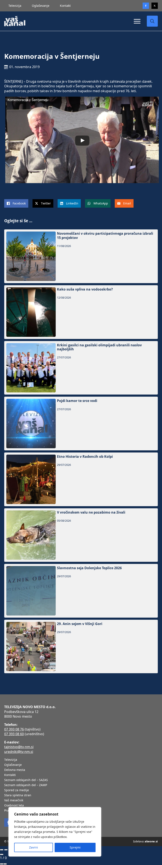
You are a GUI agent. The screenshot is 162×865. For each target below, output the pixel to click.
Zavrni (33, 847)
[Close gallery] (1, 854)
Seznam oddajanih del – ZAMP (25, 785)
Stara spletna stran (17, 795)
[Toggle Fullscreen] (1, 864)
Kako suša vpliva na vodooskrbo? (85, 289)
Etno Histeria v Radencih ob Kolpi (85, 457)
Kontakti (10, 775)
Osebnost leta (14, 805)
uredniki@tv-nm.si (18, 751)
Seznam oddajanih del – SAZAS (26, 780)
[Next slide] (6, 849)
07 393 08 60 (14, 734)
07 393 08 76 (14, 729)
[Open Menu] (137, 21)
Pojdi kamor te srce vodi (77, 401)
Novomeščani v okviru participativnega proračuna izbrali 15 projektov (105, 236)
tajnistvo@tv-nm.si (19, 746)
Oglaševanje (40, 6)
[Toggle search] (152, 21)
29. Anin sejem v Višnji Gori (79, 624)
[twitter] (154, 6)
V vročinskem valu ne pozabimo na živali (91, 512)
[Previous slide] (1, 849)
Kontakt (65, 6)
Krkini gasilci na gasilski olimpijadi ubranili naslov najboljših (99, 347)
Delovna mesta (14, 770)
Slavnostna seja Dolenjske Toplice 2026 (89, 568)
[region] (54, 832)
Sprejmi (75, 847)
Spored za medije (16, 790)
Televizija (14, 6)
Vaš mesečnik (13, 800)
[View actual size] (5, 864)
